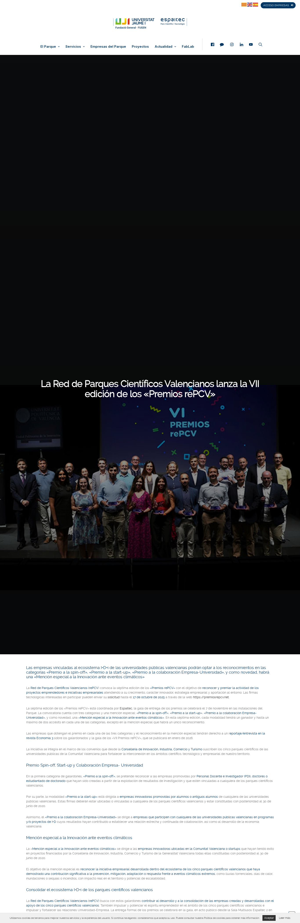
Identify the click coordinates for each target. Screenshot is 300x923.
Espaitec (126, 708)
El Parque (48, 46)
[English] (250, 4)
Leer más (284, 917)
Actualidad (163, 46)
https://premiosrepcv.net (211, 697)
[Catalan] (244, 4)
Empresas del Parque (108, 46)
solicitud (114, 697)
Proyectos (140, 46)
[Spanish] (255, 4)
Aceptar (269, 917)
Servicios (73, 46)
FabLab (188, 46)
